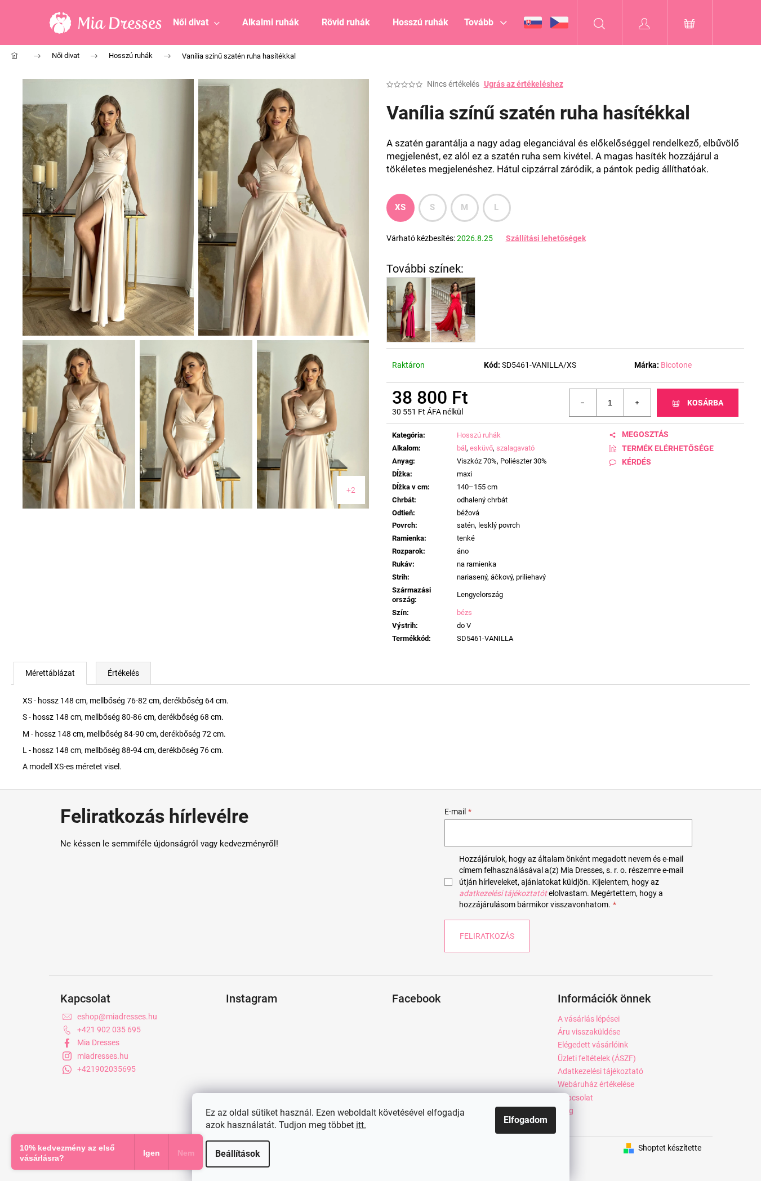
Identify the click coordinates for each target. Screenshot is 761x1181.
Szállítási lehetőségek (546, 238)
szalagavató (515, 448)
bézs (464, 612)
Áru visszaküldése (589, 1031)
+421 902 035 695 (109, 1029)
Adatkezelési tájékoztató (600, 1071)
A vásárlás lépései (589, 1018)
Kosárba (705, 402)
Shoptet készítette (669, 1147)
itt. (361, 1125)
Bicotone (676, 364)
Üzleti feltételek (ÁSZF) (597, 1058)
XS (400, 207)
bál (461, 448)
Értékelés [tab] (123, 673)
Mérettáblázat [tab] (50, 673)
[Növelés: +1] (637, 402)
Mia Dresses (98, 1042)
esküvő (481, 448)
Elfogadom (526, 1120)
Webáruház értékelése (596, 1084)
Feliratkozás (487, 936)
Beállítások (237, 1153)
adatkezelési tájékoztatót (503, 893)
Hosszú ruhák (479, 435)
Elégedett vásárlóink (593, 1044)
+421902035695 (106, 1068)
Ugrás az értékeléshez (523, 83)
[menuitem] (196, 22)
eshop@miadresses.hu (117, 1016)
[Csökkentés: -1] (583, 402)
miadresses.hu (102, 1055)
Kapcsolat (575, 1097)
